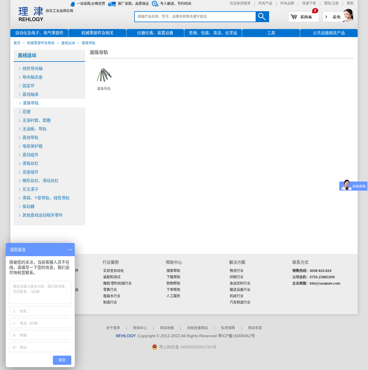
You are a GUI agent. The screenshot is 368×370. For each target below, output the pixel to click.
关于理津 (113, 328)
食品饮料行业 (240, 283)
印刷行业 (237, 277)
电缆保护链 (32, 146)
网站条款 (255, 328)
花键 (26, 112)
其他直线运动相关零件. (43, 215)
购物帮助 (173, 283)
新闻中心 (140, 328)
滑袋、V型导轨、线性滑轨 (46, 198)
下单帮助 (173, 290)
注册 (335, 3)
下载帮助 (173, 277)
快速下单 (309, 3)
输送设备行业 (240, 290)
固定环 (28, 86)
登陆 (327, 3)
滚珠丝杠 (30, 163)
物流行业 (237, 271)
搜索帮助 (173, 271)
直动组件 (30, 155)
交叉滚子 (30, 189)
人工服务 (173, 296)
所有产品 (265, 3)
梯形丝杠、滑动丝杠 (40, 181)
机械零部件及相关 (41, 43)
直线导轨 (30, 137)
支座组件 (30, 172)
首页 (17, 43)
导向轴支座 (32, 77)
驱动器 (28, 206)
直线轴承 (30, 94)
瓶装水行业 (111, 296)
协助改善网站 (197, 328)
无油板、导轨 (34, 129)
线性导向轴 (32, 68)
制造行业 (110, 302)
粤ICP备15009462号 (236, 335)
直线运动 (68, 43)
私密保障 (228, 328)
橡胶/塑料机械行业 (117, 283)
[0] (303, 16)
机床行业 (237, 296)
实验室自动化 (113, 271)
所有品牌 (287, 3)
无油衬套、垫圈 (36, 120)
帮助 (350, 3)
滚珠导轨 (31, 103)
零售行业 (110, 290)
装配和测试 (111, 277)
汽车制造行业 (240, 302)
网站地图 (167, 328)
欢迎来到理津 (240, 3)
